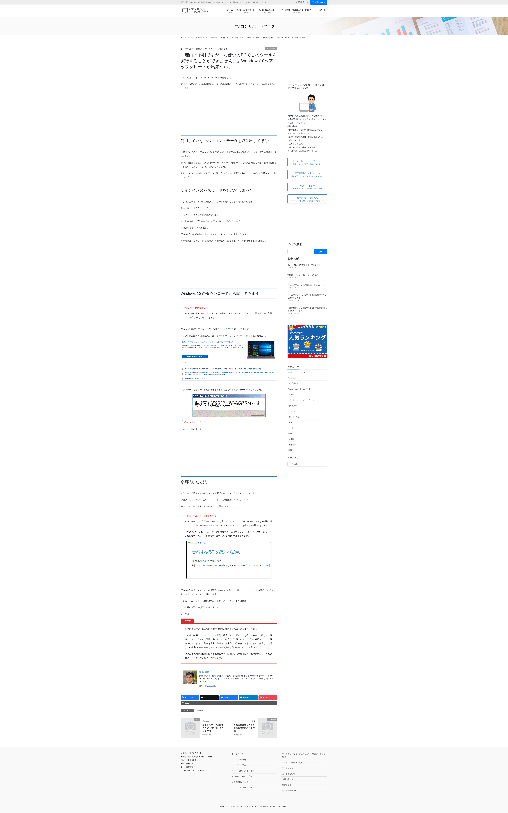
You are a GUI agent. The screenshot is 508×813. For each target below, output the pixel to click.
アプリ (291, 394)
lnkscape (292, 378)
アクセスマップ (288, 768)
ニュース (292, 411)
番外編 (291, 439)
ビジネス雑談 (294, 417)
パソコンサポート (239, 760)
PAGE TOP (495, 786)
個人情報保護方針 (289, 790)
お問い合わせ (320, 2)
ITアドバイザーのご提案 (292, 763)
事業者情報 (286, 785)
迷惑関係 (292, 445)
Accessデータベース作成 (242, 776)
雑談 (290, 450)
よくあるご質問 (288, 774)
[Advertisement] (229, 111)
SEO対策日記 (294, 383)
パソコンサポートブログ (242, 787)
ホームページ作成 (239, 765)
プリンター (293, 422)
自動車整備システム (240, 782)
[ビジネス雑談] (267, 724)
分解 (290, 433)
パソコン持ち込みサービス (243, 771)
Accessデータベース (296, 372)
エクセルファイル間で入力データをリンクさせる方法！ (213, 728)
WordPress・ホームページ (299, 389)
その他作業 (271, 48)
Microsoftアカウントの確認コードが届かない (306, 285)
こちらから (222, 329)
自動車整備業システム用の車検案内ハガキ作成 (244, 728)
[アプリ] (190, 724)
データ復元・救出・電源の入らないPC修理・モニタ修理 (303, 755)
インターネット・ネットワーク (301, 400)
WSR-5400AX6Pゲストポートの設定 (302, 275)
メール (291, 428)
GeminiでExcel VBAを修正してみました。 (304, 265)
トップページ (237, 754)
